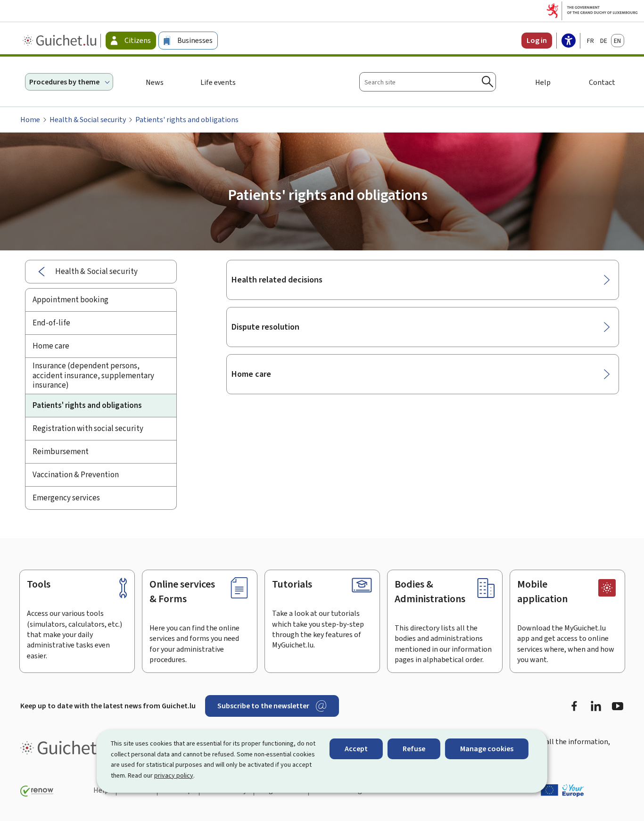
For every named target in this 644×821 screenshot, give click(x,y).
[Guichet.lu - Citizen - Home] (60, 41)
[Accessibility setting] (568, 41)
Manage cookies (486, 749)
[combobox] (427, 81)
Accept (356, 749)
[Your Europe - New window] (562, 790)
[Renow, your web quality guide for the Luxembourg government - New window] (37, 791)
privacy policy (173, 775)
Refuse (414, 749)
